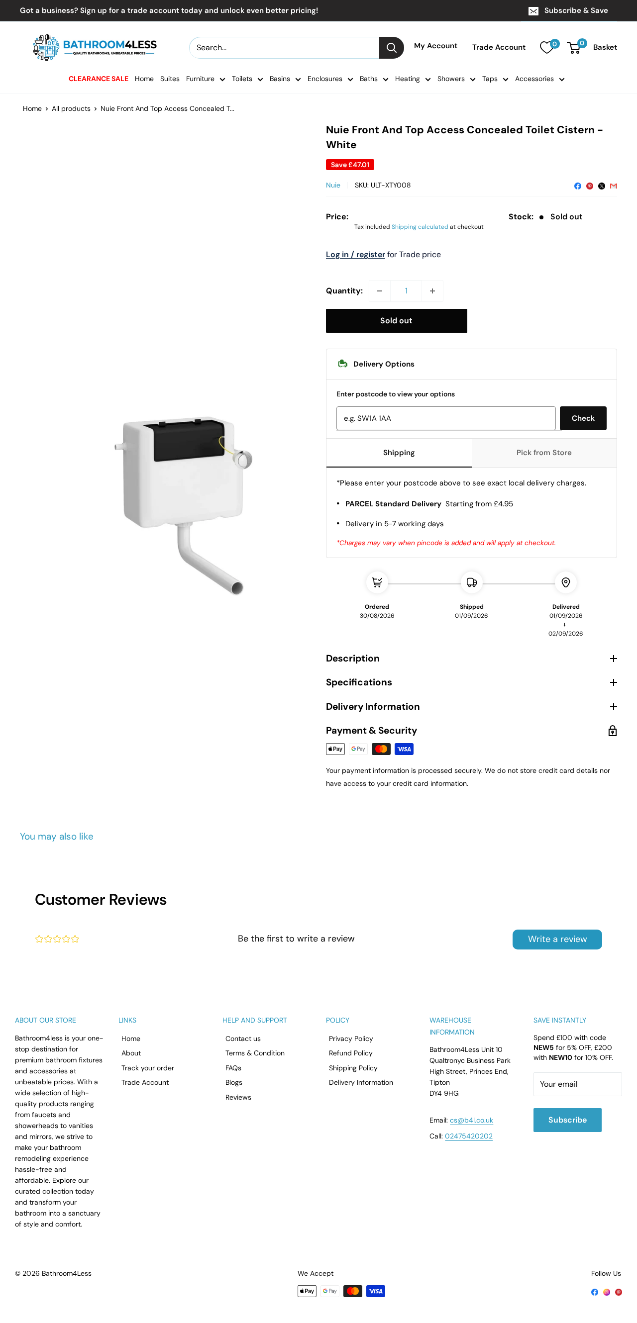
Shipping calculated (420, 227)
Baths (369, 78)
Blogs (233, 1082)
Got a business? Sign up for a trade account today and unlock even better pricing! (169, 10)
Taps (490, 78)
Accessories (534, 78)
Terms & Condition (255, 1052)
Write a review (557, 939)
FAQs (233, 1067)
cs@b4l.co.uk (471, 1120)
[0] (546, 48)
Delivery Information (361, 1082)
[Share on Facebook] (577, 185)
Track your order (147, 1067)
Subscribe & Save (576, 10)
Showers (451, 78)
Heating (407, 78)
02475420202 (469, 1136)
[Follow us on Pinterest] (618, 1291)
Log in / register (355, 254)
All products (71, 108)
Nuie (333, 185)
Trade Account (499, 48)
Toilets (242, 78)
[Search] (391, 48)
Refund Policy (351, 1052)
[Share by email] (613, 185)
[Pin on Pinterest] (589, 185)
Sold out (396, 320)
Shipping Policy (353, 1067)
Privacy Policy (351, 1038)
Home (144, 78)
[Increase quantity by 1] (432, 291)
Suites (170, 78)
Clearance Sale (98, 78)
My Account (435, 46)
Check (583, 418)
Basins (280, 78)
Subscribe (567, 1120)
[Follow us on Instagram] (606, 1291)
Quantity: (344, 290)
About (131, 1052)
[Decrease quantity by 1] (379, 291)
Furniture (200, 78)
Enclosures (325, 78)
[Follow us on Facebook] (594, 1291)
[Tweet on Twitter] (601, 185)
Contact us (243, 1038)
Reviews (238, 1097)
